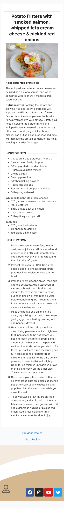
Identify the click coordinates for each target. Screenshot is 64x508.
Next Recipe (32, 439)
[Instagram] (39, 492)
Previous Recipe (32, 433)
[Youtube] (48, 492)
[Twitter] (58, 492)
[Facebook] (30, 492)
